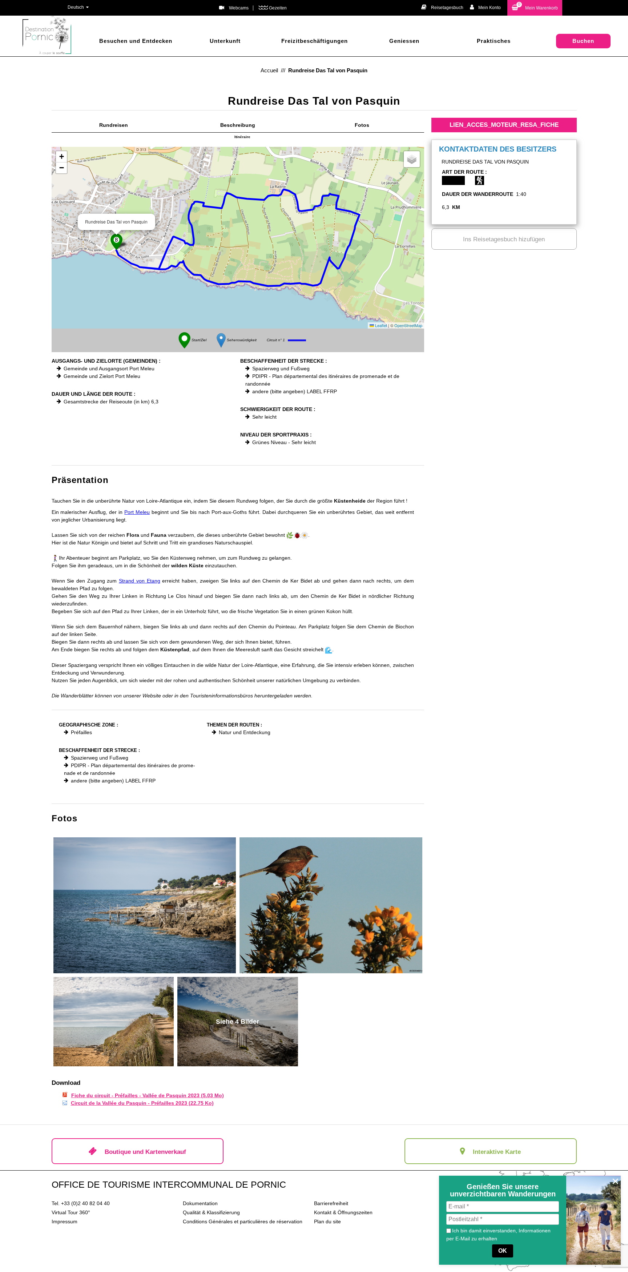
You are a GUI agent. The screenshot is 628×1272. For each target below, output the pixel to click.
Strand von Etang (139, 581)
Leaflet (380, 325)
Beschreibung (237, 125)
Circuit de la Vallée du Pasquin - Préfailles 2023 (142, 1103)
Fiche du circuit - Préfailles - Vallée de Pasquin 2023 (147, 1095)
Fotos (362, 125)
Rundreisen (113, 125)
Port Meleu (137, 512)
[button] (534, 8)
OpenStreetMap (408, 325)
